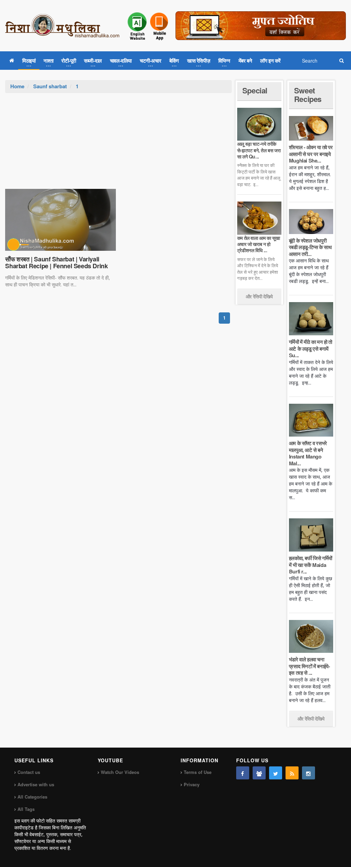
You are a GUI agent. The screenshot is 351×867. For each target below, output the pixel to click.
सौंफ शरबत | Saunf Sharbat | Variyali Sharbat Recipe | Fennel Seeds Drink (56, 262)
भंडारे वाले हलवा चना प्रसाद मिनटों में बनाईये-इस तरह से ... (309, 666)
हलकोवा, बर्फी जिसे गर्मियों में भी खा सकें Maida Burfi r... (310, 564)
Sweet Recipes (308, 94)
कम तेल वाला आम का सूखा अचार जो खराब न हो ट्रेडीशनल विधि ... (258, 244)
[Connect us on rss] (292, 772)
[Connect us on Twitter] (275, 772)
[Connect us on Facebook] (242, 772)
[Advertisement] (118, 144)
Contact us (28, 772)
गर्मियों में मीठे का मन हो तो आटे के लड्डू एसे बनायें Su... (310, 348)
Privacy (191, 784)
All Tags (26, 809)
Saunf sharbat (50, 86)
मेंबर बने (245, 60)
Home (17, 86)
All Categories (32, 796)
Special (254, 90)
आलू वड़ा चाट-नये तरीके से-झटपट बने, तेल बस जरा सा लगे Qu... (258, 149)
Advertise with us (35, 784)
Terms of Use (197, 772)
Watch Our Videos (120, 772)
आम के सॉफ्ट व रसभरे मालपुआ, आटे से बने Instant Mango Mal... (308, 453)
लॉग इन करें (270, 60)
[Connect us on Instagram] (308, 772)
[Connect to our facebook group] (259, 772)
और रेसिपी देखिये (259, 296)
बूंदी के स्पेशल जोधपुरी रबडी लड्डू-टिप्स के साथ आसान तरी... (310, 247)
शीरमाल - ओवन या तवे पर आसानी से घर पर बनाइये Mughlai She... (311, 153)
